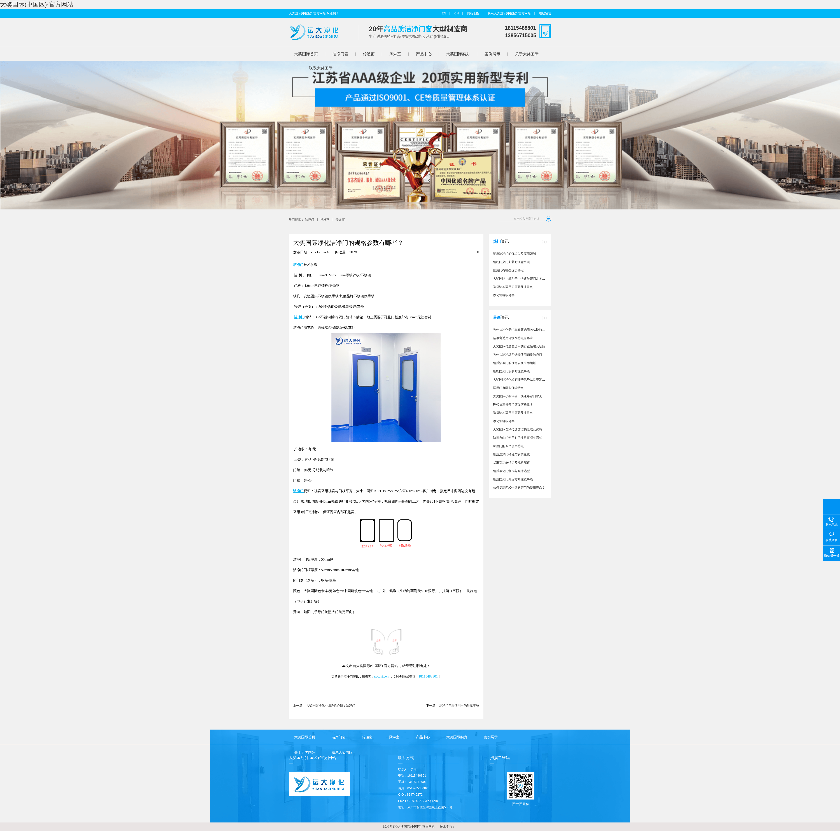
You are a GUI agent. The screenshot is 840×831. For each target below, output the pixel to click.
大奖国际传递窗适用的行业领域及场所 (519, 346)
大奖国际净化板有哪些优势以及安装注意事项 (523, 379)
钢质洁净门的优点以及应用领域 (514, 253)
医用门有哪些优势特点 (508, 270)
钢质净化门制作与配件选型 (511, 471)
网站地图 (473, 13)
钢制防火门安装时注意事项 (511, 262)
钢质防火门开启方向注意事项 (513, 479)
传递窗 (340, 219)
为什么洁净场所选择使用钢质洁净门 (517, 354)
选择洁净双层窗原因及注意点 (513, 287)
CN (456, 13)
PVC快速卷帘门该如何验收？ (513, 404)
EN (444, 13)
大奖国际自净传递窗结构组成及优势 (517, 429)
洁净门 (309, 219)
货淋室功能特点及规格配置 (511, 462)
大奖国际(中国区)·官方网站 (36, 4)
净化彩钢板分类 (503, 295)
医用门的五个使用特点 (508, 446)
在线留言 (545, 13)
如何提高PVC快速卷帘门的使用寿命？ (519, 487)
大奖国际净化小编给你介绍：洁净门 (330, 705)
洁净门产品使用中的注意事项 (459, 705)
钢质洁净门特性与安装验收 (511, 454)
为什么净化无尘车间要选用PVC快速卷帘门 (522, 329)
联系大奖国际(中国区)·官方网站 (509, 13)
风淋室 (324, 219)
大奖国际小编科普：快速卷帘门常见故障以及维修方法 (530, 278)
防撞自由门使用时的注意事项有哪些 (517, 437)
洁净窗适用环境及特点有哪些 (513, 338)
